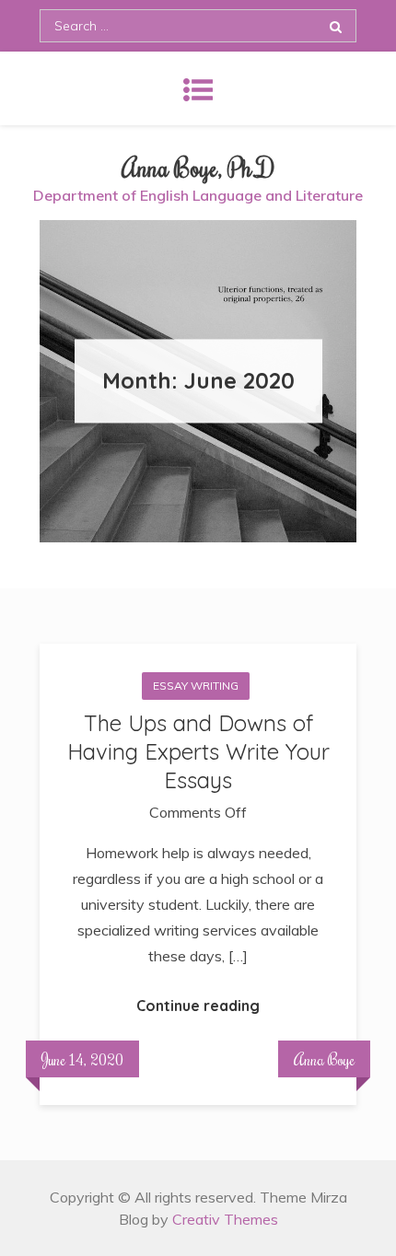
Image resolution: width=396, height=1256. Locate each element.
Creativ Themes (225, 1219)
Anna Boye (324, 1059)
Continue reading (198, 1005)
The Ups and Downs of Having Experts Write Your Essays (198, 751)
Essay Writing (196, 685)
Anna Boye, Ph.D (198, 167)
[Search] (335, 25)
